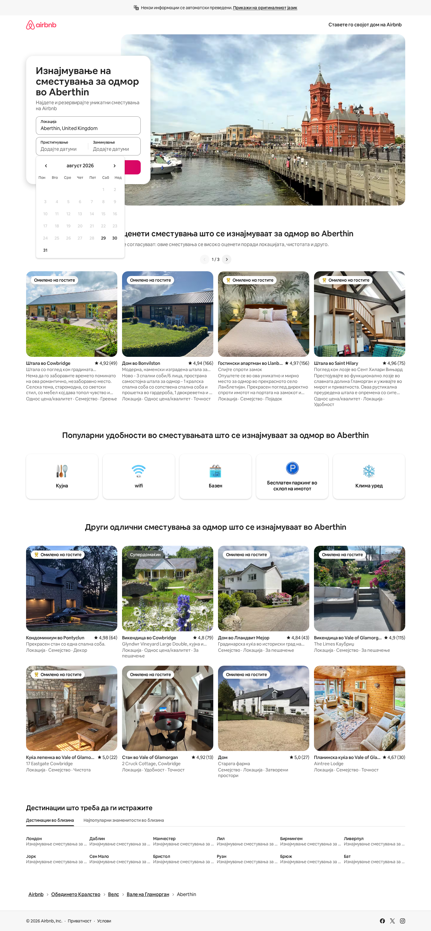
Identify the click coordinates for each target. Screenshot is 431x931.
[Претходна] (204, 259)
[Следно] (226, 259)
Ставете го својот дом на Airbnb (365, 25)
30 (114, 238)
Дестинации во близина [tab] (50, 820)
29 (103, 238)
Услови (104, 921)
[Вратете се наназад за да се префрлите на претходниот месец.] (46, 166)
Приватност (80, 921)
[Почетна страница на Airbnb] (41, 24)
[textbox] (62, 149)
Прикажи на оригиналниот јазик (265, 7)
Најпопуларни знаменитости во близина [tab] (124, 820)
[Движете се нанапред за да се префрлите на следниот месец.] (114, 166)
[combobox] (88, 128)
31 (45, 250)
